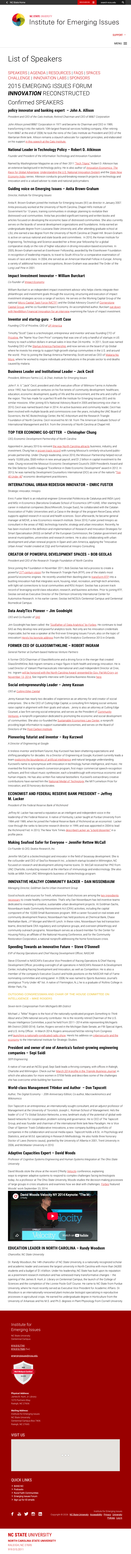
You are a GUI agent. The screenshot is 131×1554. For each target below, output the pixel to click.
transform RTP (100, 576)
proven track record (49, 450)
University (30, 1535)
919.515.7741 (18, 1345)
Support (118, 35)
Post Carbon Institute (39, 729)
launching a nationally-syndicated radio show (39, 1035)
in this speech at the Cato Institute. (46, 141)
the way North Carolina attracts (71, 446)
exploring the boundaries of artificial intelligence (43, 759)
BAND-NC (18, 1486)
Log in (119, 1518)
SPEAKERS (17, 73)
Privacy (107, 1514)
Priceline (13, 337)
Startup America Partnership (49, 346)
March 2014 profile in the (86, 1071)
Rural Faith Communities (25, 1493)
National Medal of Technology (66, 781)
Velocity (72, 1171)
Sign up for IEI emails (24, 1499)
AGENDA (38, 73)
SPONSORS (79, 78)
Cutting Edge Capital (28, 691)
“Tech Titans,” (82, 163)
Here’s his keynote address (37, 637)
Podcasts (18, 1489)
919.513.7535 (18, 1349)
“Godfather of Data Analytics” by (73, 624)
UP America (55, 325)
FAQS (78, 73)
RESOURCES (60, 73)
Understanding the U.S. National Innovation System (70, 172)
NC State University (79, 1514)
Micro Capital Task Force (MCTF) (38, 302)
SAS (37, 617)
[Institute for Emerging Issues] (65, 19)
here (98, 677)
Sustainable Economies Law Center (78, 720)
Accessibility (96, 1514)
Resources (85, 2)
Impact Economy (34, 282)
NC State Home (17, 2)
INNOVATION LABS (50, 78)
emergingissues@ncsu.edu (24, 1355)
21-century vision (30, 572)
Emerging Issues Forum (25, 1496)
